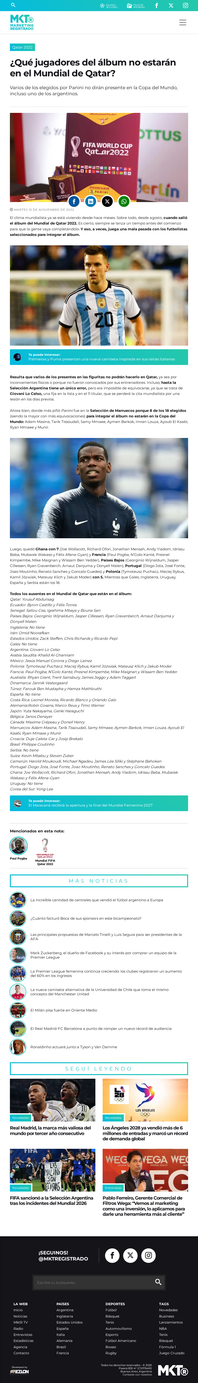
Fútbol (111, 1310)
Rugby (111, 1353)
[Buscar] (13, 5)
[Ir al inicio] (22, 22)
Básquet (113, 1316)
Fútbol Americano (121, 1341)
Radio (18, 1329)
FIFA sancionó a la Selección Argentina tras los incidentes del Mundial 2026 (51, 1200)
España (63, 1329)
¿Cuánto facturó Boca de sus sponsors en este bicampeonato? (85, 918)
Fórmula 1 (167, 1347)
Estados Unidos (70, 1322)
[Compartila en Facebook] (74, 201)
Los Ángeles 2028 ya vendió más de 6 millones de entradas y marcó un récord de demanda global (145, 1133)
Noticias (20, 1316)
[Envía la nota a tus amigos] (124, 201)
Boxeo (111, 1347)
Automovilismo (119, 1329)
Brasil (61, 1347)
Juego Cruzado (171, 1353)
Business (166, 1316)
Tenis (110, 1322)
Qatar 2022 (22, 47)
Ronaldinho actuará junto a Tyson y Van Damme (73, 1047)
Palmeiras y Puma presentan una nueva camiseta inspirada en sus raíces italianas (101, 359)
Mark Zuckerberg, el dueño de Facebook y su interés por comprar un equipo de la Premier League (103, 955)
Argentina (65, 1310)
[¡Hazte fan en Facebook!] (156, 5)
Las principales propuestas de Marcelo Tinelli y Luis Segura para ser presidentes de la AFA (106, 936)
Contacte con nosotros (137, 1374)
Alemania (64, 1341)
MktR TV (21, 1322)
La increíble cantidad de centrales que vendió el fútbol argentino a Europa (96, 900)
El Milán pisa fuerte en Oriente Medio (63, 1010)
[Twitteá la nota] (107, 201)
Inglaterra (65, 1316)
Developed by (18, 1369)
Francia (63, 1353)
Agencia (20, 1347)
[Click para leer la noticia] (18, 900)
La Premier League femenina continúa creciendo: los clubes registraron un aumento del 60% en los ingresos (106, 973)
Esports (112, 1335)
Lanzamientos (171, 1322)
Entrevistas (23, 1335)
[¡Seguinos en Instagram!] (185, 5)
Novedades (168, 1310)
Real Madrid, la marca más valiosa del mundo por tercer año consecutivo (50, 1130)
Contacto (21, 1353)
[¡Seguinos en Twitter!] (171, 5)
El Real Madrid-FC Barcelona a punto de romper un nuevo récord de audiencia (101, 1028)
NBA (163, 1329)
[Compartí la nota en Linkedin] (90, 201)
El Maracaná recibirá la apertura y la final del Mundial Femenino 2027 (90, 805)
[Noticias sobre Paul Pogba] (18, 845)
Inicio (18, 1310)
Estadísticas (24, 1341)
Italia (61, 1335)
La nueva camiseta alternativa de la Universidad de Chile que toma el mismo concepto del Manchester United (99, 992)
